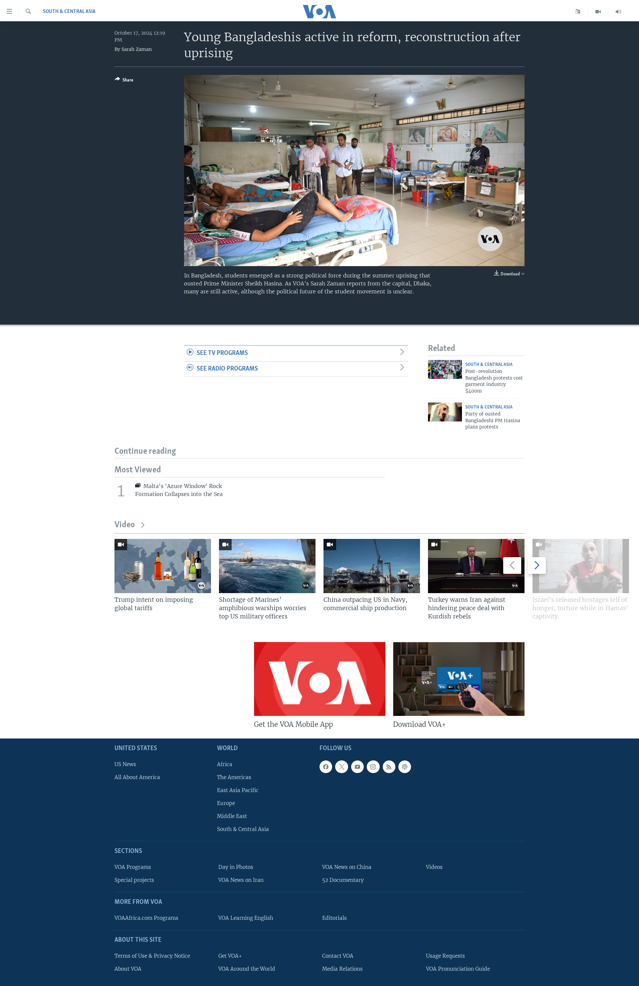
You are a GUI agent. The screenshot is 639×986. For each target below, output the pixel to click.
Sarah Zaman (136, 49)
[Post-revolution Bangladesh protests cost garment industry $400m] (445, 369)
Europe (226, 803)
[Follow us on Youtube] (357, 766)
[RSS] (389, 766)
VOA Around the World (246, 969)
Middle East (232, 816)
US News (125, 764)
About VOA (127, 969)
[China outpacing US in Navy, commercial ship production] (371, 566)
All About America (137, 777)
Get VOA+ (230, 956)
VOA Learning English (245, 918)
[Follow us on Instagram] (373, 766)
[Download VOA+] (459, 679)
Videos (434, 867)
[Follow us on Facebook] (326, 766)
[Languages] (578, 12)
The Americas (234, 777)
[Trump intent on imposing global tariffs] (162, 566)
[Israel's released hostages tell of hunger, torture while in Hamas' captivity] (580, 566)
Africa (224, 764)
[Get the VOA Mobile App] (319, 679)
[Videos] (598, 12)
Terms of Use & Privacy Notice (152, 956)
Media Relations (342, 969)
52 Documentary (343, 880)
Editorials (334, 918)
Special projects (134, 880)
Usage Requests (445, 956)
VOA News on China (346, 867)
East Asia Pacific (238, 790)
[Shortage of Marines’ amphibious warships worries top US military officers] (267, 566)
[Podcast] (404, 766)
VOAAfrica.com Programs (146, 918)
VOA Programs (132, 867)
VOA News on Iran (241, 880)
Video (124, 525)
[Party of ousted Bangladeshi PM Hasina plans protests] (445, 412)
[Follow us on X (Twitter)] (341, 766)
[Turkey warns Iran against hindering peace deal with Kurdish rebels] (476, 566)
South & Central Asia (69, 11)
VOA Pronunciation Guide (458, 969)
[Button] (124, 81)
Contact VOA (337, 956)
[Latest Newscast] (618, 12)
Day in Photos (235, 867)
